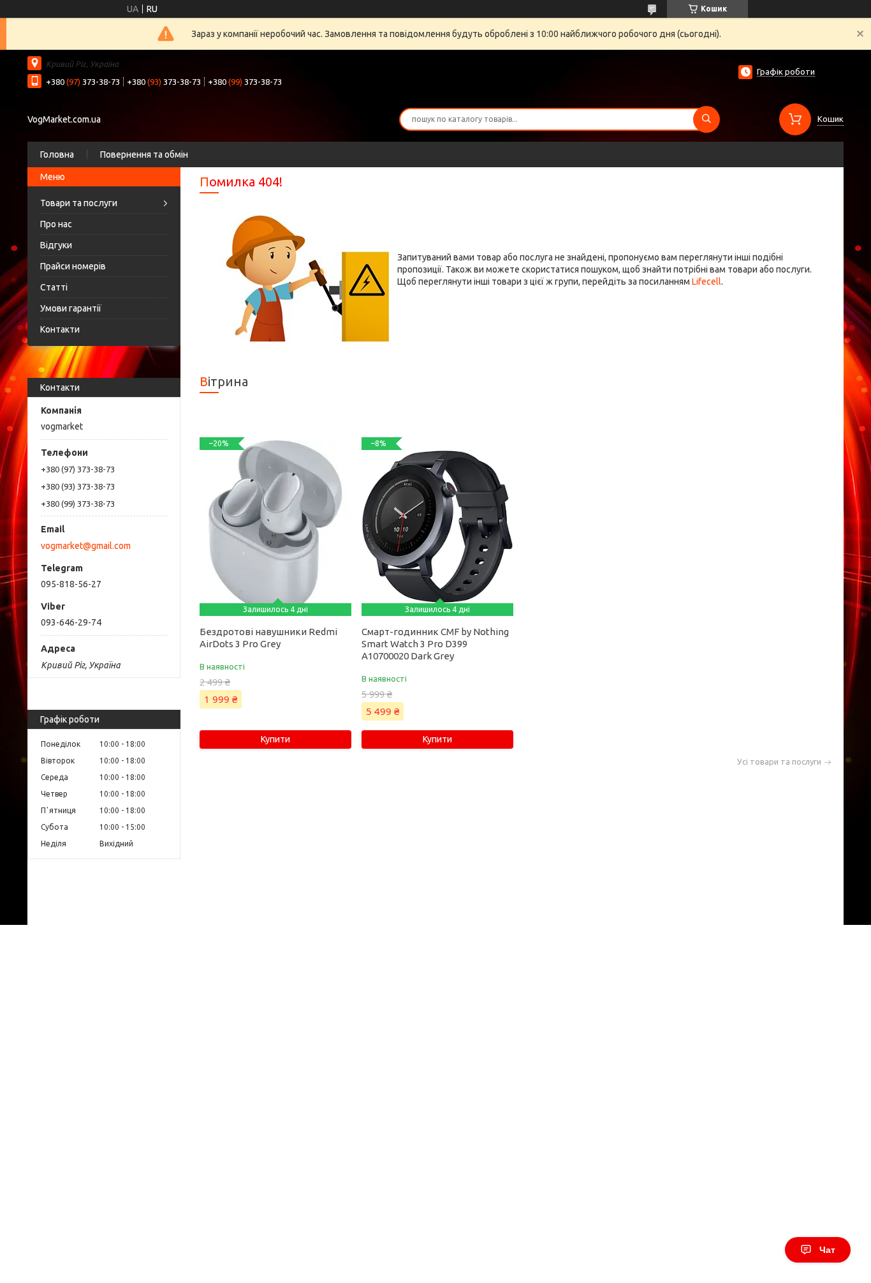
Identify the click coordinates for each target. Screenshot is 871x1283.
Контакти (60, 329)
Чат (827, 1250)
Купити (275, 739)
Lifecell (706, 281)
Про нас (56, 224)
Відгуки (56, 245)
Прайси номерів (73, 266)
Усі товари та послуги (779, 762)
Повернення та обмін (144, 154)
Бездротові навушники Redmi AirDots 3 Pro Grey (268, 637)
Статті (54, 287)
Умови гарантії (70, 308)
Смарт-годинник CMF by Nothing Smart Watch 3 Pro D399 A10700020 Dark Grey (435, 643)
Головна (57, 154)
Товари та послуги (78, 203)
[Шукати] (706, 119)
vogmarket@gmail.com (86, 546)
